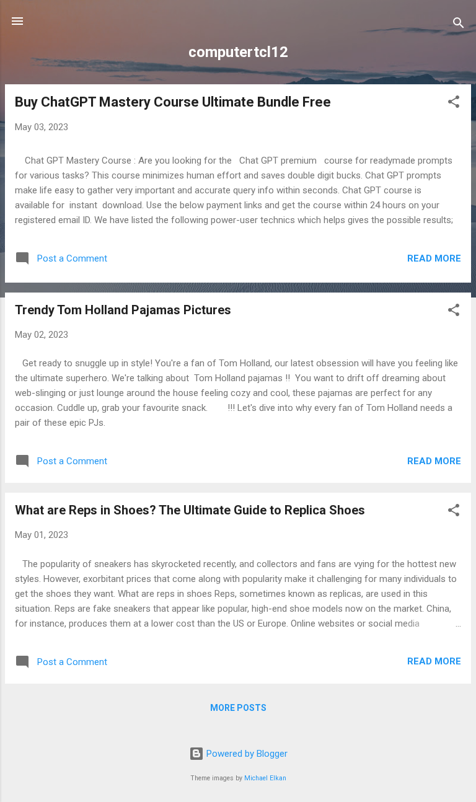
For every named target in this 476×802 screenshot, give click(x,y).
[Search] (458, 25)
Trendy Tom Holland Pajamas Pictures (123, 309)
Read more (434, 258)
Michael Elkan (265, 778)
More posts (238, 708)
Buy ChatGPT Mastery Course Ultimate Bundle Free (173, 102)
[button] (453, 103)
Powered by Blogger (246, 753)
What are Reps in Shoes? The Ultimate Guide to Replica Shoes (190, 510)
